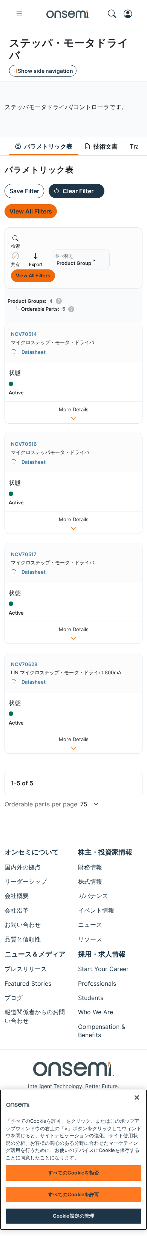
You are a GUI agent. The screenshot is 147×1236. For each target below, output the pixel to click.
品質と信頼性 (23, 939)
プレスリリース (26, 969)
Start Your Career (103, 969)
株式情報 (90, 881)
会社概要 (17, 895)
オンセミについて (32, 852)
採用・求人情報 (102, 954)
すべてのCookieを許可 (74, 1194)
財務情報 (90, 867)
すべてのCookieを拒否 (74, 1173)
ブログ (14, 997)
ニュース (90, 924)
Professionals (97, 983)
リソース (90, 939)
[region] (73, 1159)
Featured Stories (28, 983)
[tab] (43, 146)
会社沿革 (17, 910)
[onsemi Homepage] (67, 13)
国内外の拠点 (23, 867)
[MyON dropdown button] (130, 14)
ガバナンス (93, 895)
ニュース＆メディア (35, 954)
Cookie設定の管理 (73, 1216)
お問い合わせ (23, 924)
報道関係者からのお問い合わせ (35, 1016)
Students (90, 997)
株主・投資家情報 (105, 852)
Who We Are (95, 1012)
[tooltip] (15, 259)
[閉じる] (137, 1097)
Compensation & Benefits (101, 1031)
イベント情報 (96, 910)
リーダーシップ (26, 881)
